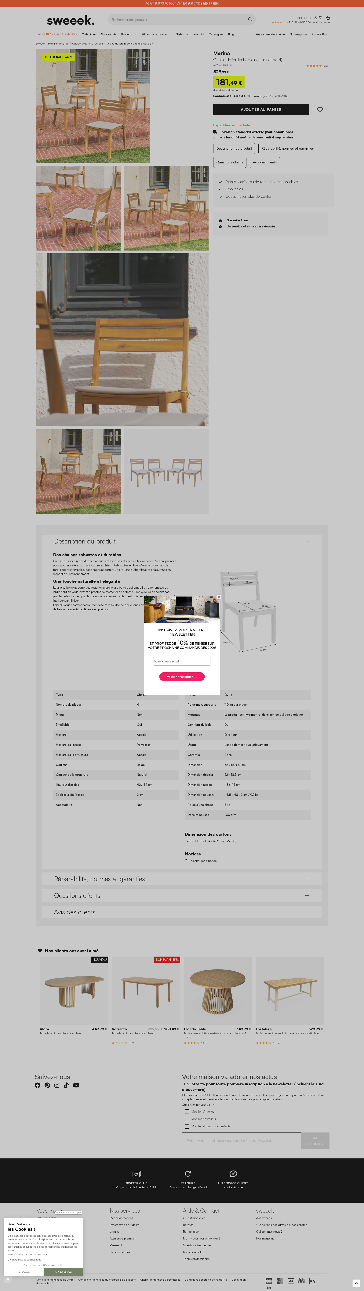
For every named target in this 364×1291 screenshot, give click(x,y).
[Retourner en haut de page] (356, 1283)
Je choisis (24, 1271)
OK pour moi (63, 1271)
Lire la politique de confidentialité (24, 1259)
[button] (8, 1278)
